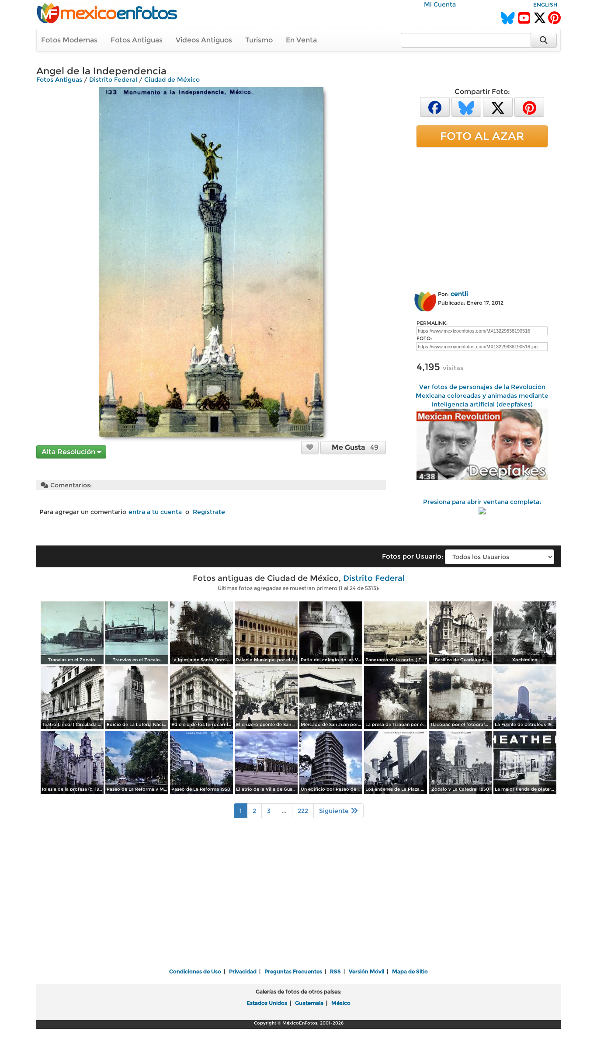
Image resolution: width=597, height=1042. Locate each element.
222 (303, 811)
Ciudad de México (172, 79)
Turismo (259, 40)
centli (459, 294)
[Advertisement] (482, 217)
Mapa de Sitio (410, 971)
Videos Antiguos (204, 40)
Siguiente (335, 811)
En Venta (301, 40)
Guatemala (309, 1003)
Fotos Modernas (69, 40)
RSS (335, 971)
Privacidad (243, 971)
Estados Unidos (266, 1003)
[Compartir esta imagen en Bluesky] (466, 106)
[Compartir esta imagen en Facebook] (435, 106)
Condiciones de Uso (195, 971)
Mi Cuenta (440, 4)
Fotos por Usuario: (412, 556)
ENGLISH (545, 4)
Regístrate (209, 512)
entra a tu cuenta (155, 512)
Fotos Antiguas (137, 40)
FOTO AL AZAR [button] (482, 135)
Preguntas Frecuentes (293, 971)
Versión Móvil (366, 971)
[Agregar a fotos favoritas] (310, 447)
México (341, 1003)
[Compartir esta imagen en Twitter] (498, 106)
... (284, 811)
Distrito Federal (113, 79)
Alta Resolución (69, 452)
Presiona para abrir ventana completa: (482, 502)
